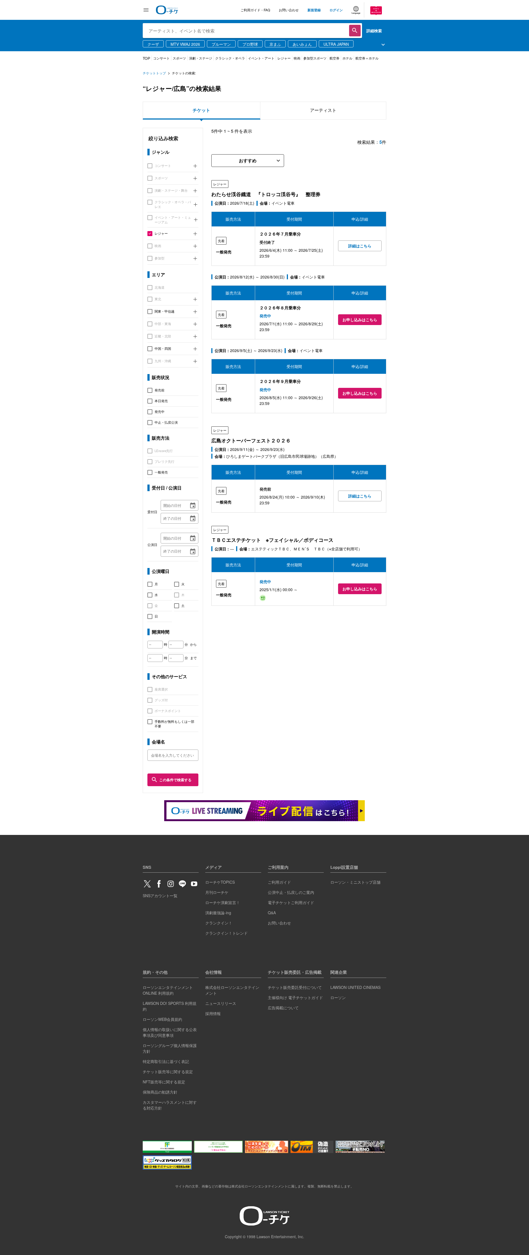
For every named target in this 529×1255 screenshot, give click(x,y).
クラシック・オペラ (230, 58)
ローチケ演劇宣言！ (222, 902)
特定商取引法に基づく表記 (166, 1061)
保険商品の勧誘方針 (160, 1092)
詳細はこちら (359, 245)
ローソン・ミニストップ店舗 (355, 882)
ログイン (336, 9)
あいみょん (302, 44)
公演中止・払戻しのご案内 (291, 892)
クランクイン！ (218, 923)
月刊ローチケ (216, 892)
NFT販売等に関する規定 (164, 1081)
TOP (146, 58)
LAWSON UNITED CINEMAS (355, 987)
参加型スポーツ (314, 58)
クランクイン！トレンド (226, 933)
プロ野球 (250, 44)
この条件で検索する (175, 779)
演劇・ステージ (200, 58)
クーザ (153, 44)
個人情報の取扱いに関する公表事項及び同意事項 (170, 1032)
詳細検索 (374, 30)
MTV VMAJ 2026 (185, 44)
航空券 (334, 58)
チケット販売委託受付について (295, 987)
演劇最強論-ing (218, 912)
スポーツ (179, 58)
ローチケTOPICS (220, 882)
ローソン (338, 997)
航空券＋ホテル (367, 58)
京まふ (275, 44)
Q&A (272, 912)
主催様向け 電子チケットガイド (295, 997)
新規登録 (314, 9)
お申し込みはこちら (359, 319)
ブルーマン (221, 44)
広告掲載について (283, 1007)
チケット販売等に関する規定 (168, 1071)
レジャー (284, 58)
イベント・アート (261, 58)
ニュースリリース (220, 1003)
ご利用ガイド (279, 882)
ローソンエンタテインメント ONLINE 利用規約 (168, 990)
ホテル (347, 58)
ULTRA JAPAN (336, 44)
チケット (201, 110)
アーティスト (323, 110)
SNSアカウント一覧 (160, 895)
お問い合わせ (289, 9)
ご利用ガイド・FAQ (255, 9)
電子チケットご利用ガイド (291, 902)
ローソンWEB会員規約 (162, 1019)
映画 (297, 58)
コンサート (161, 58)
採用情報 (213, 1013)
